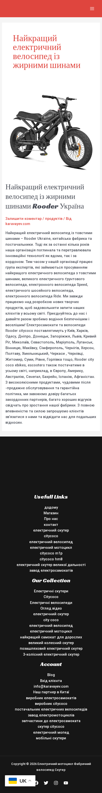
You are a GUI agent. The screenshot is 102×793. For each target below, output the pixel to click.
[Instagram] (56, 783)
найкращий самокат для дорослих (51, 637)
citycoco (51, 536)
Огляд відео (51, 608)
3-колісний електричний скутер (51, 654)
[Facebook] (36, 783)
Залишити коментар (23, 218)
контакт (51, 524)
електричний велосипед (51, 542)
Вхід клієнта (51, 681)
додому (51, 507)
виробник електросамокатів (51, 698)
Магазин (51, 513)
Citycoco (51, 597)
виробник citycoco (51, 703)
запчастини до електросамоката (51, 721)
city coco (51, 620)
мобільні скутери (51, 738)
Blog (51, 675)
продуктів (53, 218)
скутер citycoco (51, 726)
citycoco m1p (51, 553)
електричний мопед (51, 732)
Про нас (51, 519)
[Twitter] (46, 783)
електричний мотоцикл (51, 547)
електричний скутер (51, 530)
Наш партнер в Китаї (51, 692)
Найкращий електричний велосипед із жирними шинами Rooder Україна (44, 196)
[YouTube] (66, 783)
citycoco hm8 (51, 559)
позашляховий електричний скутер (51, 648)
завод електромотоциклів (51, 715)
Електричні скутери (51, 591)
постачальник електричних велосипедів (51, 709)
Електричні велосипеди (51, 602)
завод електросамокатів (51, 570)
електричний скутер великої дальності (51, 565)
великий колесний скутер (51, 643)
